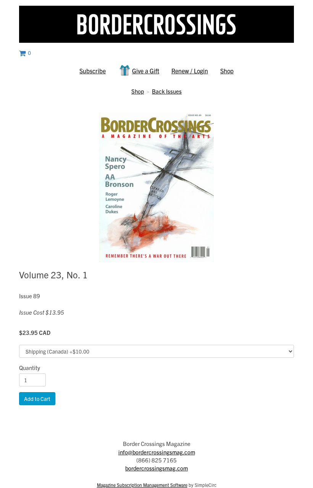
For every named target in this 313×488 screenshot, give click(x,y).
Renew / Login (189, 70)
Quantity (29, 367)
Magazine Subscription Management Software (142, 485)
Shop (227, 70)
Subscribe (92, 70)
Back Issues (167, 91)
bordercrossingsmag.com (156, 468)
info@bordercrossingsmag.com (156, 452)
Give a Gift (145, 70)
